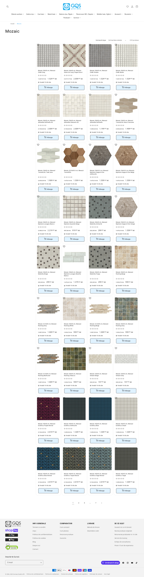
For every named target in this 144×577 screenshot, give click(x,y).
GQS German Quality (16, 574)
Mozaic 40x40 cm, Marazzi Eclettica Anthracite (72, 424)
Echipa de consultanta (123, 542)
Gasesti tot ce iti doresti (123, 527)
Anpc (34, 531)
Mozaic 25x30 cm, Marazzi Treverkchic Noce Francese (125, 121)
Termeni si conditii (39, 527)
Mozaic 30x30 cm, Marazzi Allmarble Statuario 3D (72, 121)
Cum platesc (64, 531)
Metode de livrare (93, 527)
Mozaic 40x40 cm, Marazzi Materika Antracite (98, 223)
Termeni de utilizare (67, 574)
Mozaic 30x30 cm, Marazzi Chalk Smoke (98, 71)
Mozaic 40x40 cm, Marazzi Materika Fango (98, 273)
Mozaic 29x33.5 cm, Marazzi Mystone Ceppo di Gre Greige (125, 223)
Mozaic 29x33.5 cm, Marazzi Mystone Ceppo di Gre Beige (125, 171)
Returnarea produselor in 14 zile (126, 534)
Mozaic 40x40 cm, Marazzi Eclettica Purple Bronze (46, 424)
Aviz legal (107, 574)
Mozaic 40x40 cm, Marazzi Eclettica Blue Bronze (46, 474)
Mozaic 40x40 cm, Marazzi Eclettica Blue (98, 424)
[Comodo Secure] (11, 549)
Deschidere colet (93, 531)
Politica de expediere (81, 574)
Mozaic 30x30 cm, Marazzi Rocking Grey (124, 324)
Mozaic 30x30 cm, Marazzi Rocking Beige (124, 273)
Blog (34, 542)
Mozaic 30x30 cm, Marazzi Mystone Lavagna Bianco (46, 223)
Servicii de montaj (121, 538)
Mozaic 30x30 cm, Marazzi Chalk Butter (124, 71)
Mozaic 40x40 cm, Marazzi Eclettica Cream (124, 424)
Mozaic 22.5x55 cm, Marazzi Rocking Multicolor (47, 374)
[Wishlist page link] (128, 7)
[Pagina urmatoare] (101, 503)
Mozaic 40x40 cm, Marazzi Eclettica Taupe (124, 474)
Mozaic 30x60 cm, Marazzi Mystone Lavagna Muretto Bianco (72, 273)
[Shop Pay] (11, 531)
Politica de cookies (39, 538)
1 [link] (73, 503)
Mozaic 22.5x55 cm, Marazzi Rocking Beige (99, 324)
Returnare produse (66, 534)
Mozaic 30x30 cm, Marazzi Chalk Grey (46, 71)
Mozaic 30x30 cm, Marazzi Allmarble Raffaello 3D (46, 121)
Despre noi (36, 545)
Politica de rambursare (52, 574)
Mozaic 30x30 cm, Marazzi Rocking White (72, 324)
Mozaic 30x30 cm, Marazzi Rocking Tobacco (72, 374)
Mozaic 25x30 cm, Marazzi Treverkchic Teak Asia (46, 171)
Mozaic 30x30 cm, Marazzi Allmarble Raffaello (98, 121)
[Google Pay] (11, 536)
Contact (35, 549)
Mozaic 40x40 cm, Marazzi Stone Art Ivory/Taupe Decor (73, 71)
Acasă (12, 23)
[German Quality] (13, 527)
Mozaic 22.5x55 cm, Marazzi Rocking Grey (47, 324)
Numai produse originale (123, 531)
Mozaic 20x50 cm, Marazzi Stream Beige (98, 374)
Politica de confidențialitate (35, 574)
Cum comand (64, 527)
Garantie (63, 538)
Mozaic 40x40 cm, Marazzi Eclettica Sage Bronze (98, 474)
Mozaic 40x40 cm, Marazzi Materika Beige (46, 273)
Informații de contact (96, 574)
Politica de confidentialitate (42, 534)
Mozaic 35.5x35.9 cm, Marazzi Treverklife (74, 171)
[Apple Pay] (11, 541)
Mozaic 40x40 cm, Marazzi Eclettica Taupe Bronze (72, 474)
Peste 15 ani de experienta (124, 545)
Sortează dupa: (101, 40)
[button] (7, 6)
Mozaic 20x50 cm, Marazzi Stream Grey (124, 374)
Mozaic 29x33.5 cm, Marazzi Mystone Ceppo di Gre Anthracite (99, 172)
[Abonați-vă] (40, 562)
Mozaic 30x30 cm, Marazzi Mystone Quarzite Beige (72, 223)
